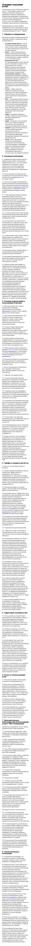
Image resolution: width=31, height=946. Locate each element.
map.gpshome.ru (18, 187)
